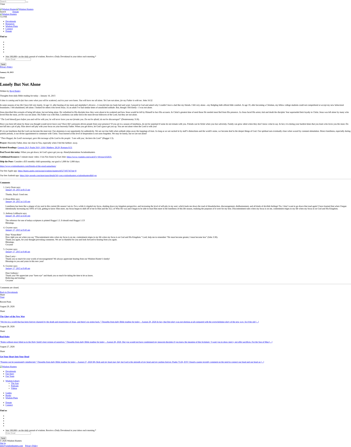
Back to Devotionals (9, 292)
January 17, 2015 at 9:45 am (17, 230)
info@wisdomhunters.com (11, 446)
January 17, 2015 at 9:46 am (17, 251)
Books (8, 395)
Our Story (9, 374)
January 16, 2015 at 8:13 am (17, 190)
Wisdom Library (12, 381)
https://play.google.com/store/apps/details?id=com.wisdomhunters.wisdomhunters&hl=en (58, 175)
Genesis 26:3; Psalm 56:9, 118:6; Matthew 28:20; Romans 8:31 (45, 147)
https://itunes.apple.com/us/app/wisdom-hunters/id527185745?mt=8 (47, 171)
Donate (15, 12)
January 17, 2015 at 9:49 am (17, 268)
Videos (14, 388)
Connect (9, 29)
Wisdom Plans (11, 26)
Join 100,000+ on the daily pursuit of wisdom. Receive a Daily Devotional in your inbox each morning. (50, 56)
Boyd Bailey (15, 91)
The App (15, 383)
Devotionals (10, 21)
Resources (9, 24)
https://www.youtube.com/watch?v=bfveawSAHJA (89, 157)
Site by (3, 443)
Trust (2, 297)
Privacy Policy (6, 67)
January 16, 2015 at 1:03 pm (17, 201)
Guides (8, 393)
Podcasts (15, 386)
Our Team (9, 376)
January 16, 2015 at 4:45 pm (17, 216)
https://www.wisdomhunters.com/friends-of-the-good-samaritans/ (28, 166)
